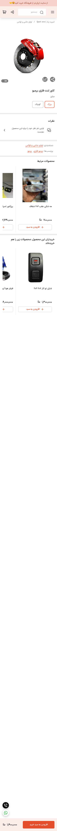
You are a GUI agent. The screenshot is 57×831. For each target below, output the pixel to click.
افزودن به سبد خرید (39, 824)
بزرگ (50, 104)
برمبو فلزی (38, 151)
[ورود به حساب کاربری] (12, 12)
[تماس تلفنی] (6, 805)
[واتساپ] (6, 813)
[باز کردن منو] (51, 12)
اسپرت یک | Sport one (45, 22)
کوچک (38, 104)
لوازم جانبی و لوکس (24, 22)
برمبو (30, 151)
